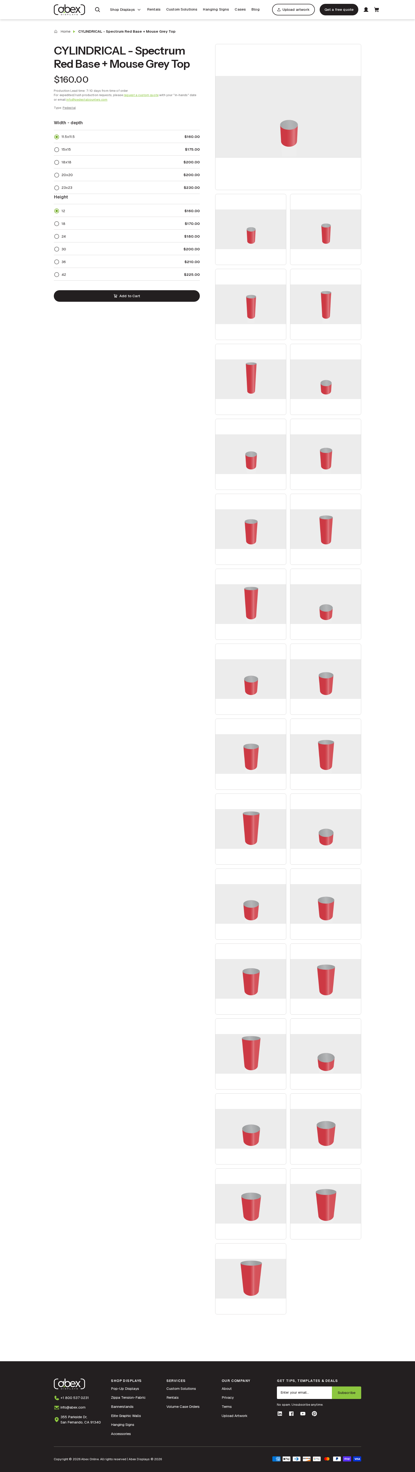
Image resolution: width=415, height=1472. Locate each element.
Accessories (121, 1433)
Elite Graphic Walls (126, 1415)
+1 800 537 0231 (75, 1397)
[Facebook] (291, 1414)
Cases (240, 9)
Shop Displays (122, 9)
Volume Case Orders (183, 1406)
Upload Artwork (234, 1415)
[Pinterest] (314, 1414)
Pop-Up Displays (125, 1388)
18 (63, 223)
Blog (255, 9)
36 (63, 261)
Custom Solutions (181, 9)
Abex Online (89, 1459)
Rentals (153, 9)
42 (63, 274)
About (227, 1388)
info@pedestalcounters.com (86, 100)
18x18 (66, 162)
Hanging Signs (216, 9)
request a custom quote (141, 95)
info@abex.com (73, 1407)
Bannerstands (122, 1406)
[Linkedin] (280, 1414)
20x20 (67, 174)
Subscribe (346, 1392)
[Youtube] (303, 1414)
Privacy (228, 1397)
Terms (227, 1406)
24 (63, 236)
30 (63, 249)
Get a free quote (339, 9)
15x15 (66, 149)
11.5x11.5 (68, 136)
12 (63, 211)
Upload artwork (296, 9)
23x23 (66, 187)
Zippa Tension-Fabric (128, 1397)
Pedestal (69, 108)
